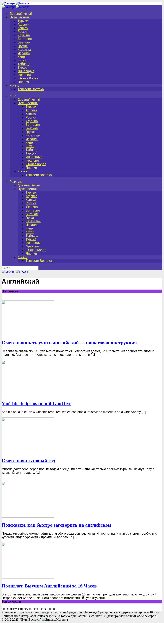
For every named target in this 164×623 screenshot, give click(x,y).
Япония (23, 82)
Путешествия (20, 17)
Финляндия (26, 71)
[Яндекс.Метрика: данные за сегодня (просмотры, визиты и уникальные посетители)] (55, 619)
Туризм (23, 21)
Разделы (16, 181)
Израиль (24, 53)
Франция (24, 74)
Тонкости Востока (31, 89)
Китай (22, 60)
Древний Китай (21, 13)
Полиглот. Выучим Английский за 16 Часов (49, 585)
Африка (23, 24)
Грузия (23, 46)
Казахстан (25, 49)
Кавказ (23, 28)
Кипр (21, 56)
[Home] (15, 7)
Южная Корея (28, 78)
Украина (24, 35)
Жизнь (14, 85)
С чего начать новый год (28, 460)
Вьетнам (24, 42)
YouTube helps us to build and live (36, 403)
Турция (23, 67)
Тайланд (24, 64)
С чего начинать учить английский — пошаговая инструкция (69, 342)
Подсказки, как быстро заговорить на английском (56, 525)
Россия (23, 31)
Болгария (25, 39)
